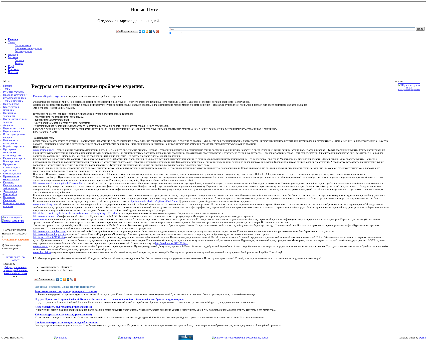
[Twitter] (143, 31)
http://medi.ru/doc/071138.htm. (171, 243)
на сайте (175, 33)
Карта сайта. (10, 194)
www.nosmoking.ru (43, 150)
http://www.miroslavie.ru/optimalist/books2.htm (58, 183)
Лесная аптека (23, 45)
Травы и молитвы (13, 101)
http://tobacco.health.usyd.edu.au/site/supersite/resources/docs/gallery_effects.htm (75, 213)
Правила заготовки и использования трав (15, 96)
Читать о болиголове (15, 273)
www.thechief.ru (42, 252)
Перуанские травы (13, 128)
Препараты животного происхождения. (12, 152)
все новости (18, 258)
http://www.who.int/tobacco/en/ (49, 231)
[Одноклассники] (147, 31)
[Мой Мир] (150, 31)
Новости (13, 72)
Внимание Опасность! (9, 199)
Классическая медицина (28, 48)
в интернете (187, 33)
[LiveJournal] (154, 31)
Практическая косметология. (11, 178)
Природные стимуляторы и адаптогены (11, 167)
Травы (11, 42)
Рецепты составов (13, 91)
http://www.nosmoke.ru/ (46, 216)
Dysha (422, 337)
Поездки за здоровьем (9, 114)
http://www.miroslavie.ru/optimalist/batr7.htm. (154, 201)
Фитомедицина (23, 51)
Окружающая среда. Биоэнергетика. (14, 160)
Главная (13, 39)
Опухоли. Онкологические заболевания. (12, 185)
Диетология (10, 191)
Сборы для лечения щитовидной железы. (16, 269)
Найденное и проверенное (10, 141)
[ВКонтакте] (140, 31)
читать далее (13, 257)
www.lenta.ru (40, 219)
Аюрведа (13, 54)
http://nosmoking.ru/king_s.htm (49, 234)
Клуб (11, 66)
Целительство (11, 104)
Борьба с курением (14, 146)
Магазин (13, 57)
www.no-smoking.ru (44, 204)
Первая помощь (12, 131)
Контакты (13, 69)
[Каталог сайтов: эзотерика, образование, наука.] (240, 337)
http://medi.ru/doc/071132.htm (49, 237)
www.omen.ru (40, 246)
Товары (19, 63)
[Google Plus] (157, 31)
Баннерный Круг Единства (409, 90)
